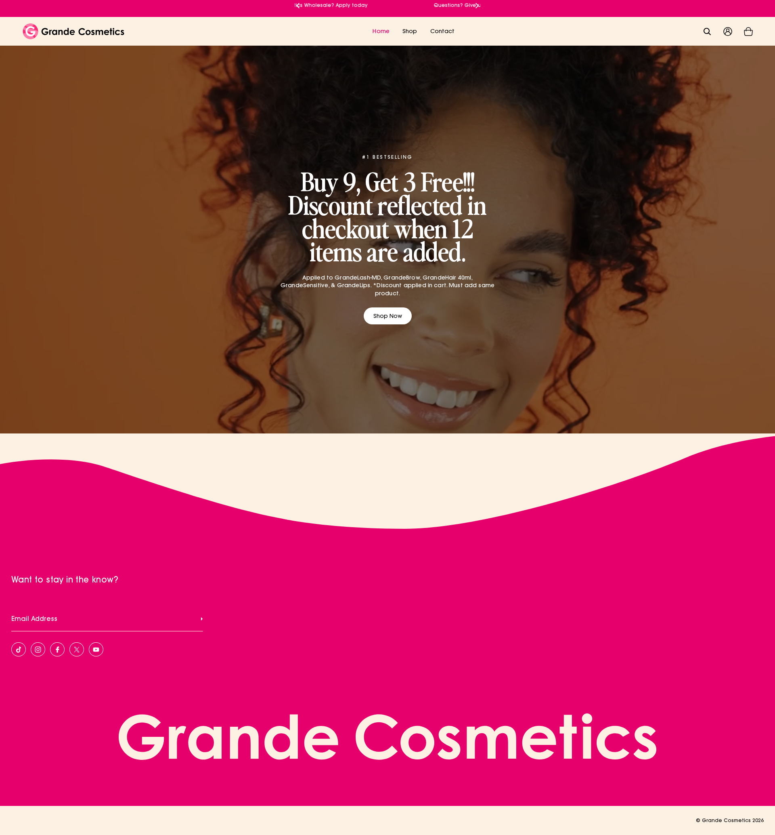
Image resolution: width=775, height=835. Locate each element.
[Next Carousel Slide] (477, 3)
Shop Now (387, 316)
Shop (409, 31)
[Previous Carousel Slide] (298, 3)
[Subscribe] (202, 619)
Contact (442, 31)
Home (381, 31)
